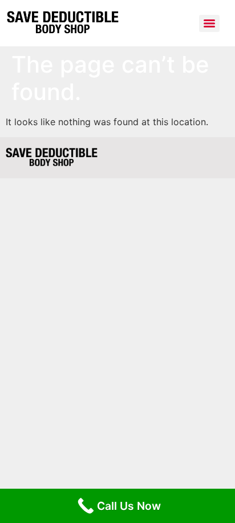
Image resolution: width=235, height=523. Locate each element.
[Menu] (209, 23)
